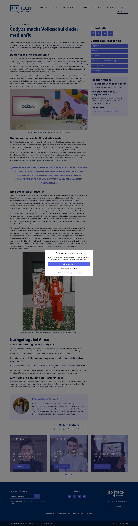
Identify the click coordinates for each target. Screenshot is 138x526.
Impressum (78, 273)
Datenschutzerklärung (64, 273)
